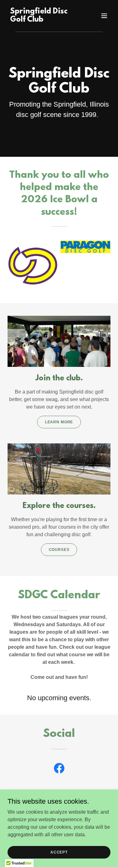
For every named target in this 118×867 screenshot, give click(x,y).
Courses (59, 549)
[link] (43, 20)
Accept (59, 852)
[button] (104, 15)
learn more (59, 422)
